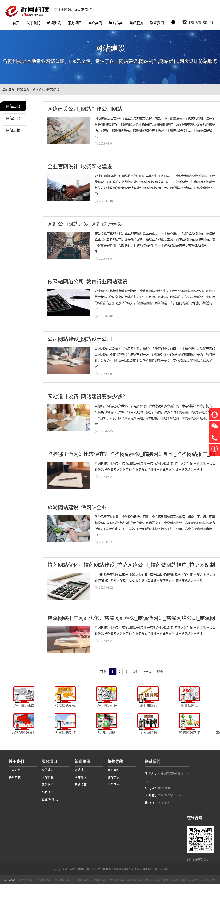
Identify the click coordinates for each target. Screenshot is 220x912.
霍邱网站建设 (171, 880)
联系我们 (157, 23)
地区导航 (152, 869)
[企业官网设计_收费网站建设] (68, 187)
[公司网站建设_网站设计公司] (68, 360)
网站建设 (53, 89)
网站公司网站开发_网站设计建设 (84, 224)
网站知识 (13, 118)
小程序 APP (49, 792)
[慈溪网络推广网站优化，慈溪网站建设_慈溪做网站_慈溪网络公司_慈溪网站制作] (68, 639)
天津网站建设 (81, 880)
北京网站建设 (26, 880)
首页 (16, 23)
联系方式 (15, 777)
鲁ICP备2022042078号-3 (122, 869)
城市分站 (163, 869)
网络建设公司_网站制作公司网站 (84, 109)
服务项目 (74, 23)
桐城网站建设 (189, 880)
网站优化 (48, 777)
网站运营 (13, 130)
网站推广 (48, 784)
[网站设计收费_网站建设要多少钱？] (68, 417)
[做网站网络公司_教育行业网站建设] (68, 302)
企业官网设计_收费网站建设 (79, 166)
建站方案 (116, 23)
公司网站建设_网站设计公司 (79, 339)
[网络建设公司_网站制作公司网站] (68, 130)
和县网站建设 (153, 880)
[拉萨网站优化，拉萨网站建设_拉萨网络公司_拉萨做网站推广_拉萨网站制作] (68, 586)
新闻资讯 (54, 23)
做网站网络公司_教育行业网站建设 (87, 281)
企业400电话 (50, 799)
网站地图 (141, 869)
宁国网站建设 (207, 880)
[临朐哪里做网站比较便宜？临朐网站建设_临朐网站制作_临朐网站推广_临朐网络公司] (68, 475)
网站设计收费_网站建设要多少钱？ (87, 397)
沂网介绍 (15, 770)
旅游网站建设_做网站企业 (77, 507)
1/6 (135, 671)
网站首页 (23, 89)
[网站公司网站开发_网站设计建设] (68, 245)
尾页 (160, 671)
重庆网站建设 (62, 880)
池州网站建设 (117, 880)
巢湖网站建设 (135, 880)
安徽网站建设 (99, 880)
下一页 (146, 671)
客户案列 (95, 23)
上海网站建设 (44, 880)
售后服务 (136, 23)
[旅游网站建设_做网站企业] (68, 528)
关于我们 (33, 23)
